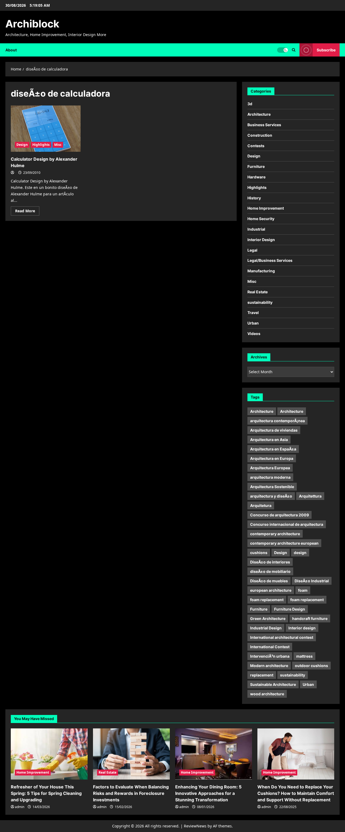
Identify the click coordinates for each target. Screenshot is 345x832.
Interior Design (261, 239)
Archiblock (32, 23)
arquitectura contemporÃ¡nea (277, 420)
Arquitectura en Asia (269, 439)
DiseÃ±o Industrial (312, 581)
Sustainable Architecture (273, 684)
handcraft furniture (309, 618)
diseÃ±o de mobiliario (270, 571)
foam (303, 590)
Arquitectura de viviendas (274, 430)
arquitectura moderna (270, 477)
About (11, 50)
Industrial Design (266, 628)
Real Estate (257, 292)
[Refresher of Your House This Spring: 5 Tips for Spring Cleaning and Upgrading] (49, 754)
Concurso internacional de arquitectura (286, 524)
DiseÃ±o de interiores (270, 562)
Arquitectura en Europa (271, 458)
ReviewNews (195, 826)
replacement (261, 675)
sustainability (259, 302)
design (300, 552)
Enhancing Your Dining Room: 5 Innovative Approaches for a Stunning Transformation (208, 793)
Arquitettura (310, 496)
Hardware (256, 177)
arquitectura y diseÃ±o (271, 496)
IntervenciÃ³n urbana (269, 656)
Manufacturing (261, 271)
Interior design (302, 628)
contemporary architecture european (284, 543)
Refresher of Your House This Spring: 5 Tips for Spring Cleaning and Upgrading (46, 793)
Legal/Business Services (269, 260)
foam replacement (267, 599)
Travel (253, 312)
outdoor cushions (311, 665)
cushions (258, 552)
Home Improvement (265, 208)
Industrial (256, 229)
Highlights (41, 144)
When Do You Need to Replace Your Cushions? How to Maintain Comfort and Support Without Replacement (295, 793)
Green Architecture (267, 618)
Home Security (260, 218)
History (254, 198)
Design (22, 144)
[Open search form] (293, 50)
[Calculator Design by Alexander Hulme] (46, 128)
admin (19, 807)
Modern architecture (269, 665)
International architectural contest (281, 637)
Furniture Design (289, 609)
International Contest (269, 646)
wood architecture (267, 694)
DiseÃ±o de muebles (269, 581)
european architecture (270, 590)
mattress (304, 656)
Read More (27, 212)
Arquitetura (260, 505)
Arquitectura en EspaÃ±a (273, 449)
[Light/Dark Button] (282, 49)
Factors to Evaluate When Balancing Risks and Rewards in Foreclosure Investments (131, 793)
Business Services (264, 124)
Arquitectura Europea (270, 468)
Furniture (256, 166)
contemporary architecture (275, 533)
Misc (57, 144)
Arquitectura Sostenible (272, 486)
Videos (253, 333)
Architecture (259, 114)
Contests (255, 145)
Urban (253, 323)
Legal (252, 250)
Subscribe (326, 49)
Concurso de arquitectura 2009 (279, 515)
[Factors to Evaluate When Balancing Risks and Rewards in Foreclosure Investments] (131, 754)
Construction (259, 135)
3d (249, 103)
